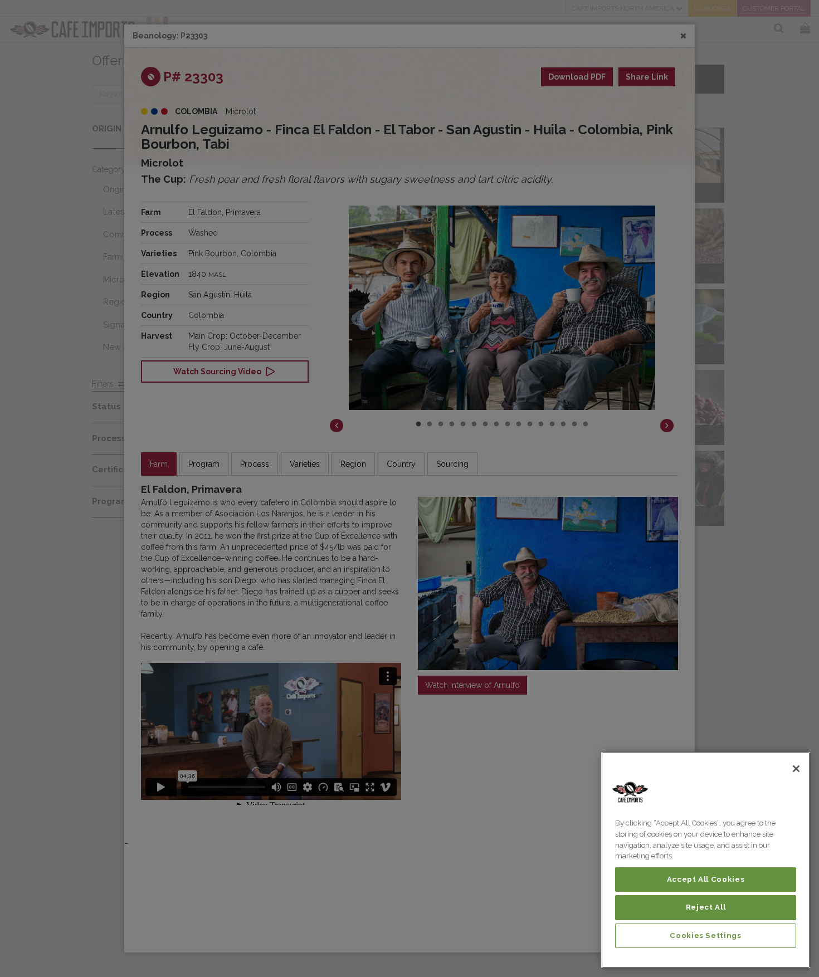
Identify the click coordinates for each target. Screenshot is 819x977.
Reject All (706, 907)
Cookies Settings (706, 935)
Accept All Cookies (706, 879)
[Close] (796, 768)
